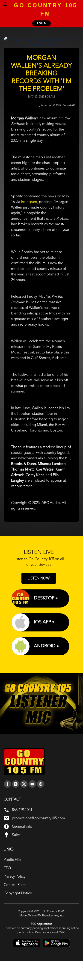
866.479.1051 (22, 809)
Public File (12, 859)
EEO (7, 868)
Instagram (29, 201)
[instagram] (15, 784)
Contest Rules (15, 885)
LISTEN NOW (39, 578)
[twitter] (24, 784)
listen (41, 23)
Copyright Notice (18, 893)
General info (22, 826)
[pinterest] (40, 784)
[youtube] (32, 784)
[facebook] (7, 784)
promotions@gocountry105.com (38, 818)
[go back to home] (24, 761)
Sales (16, 835)
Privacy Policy (14, 876)
